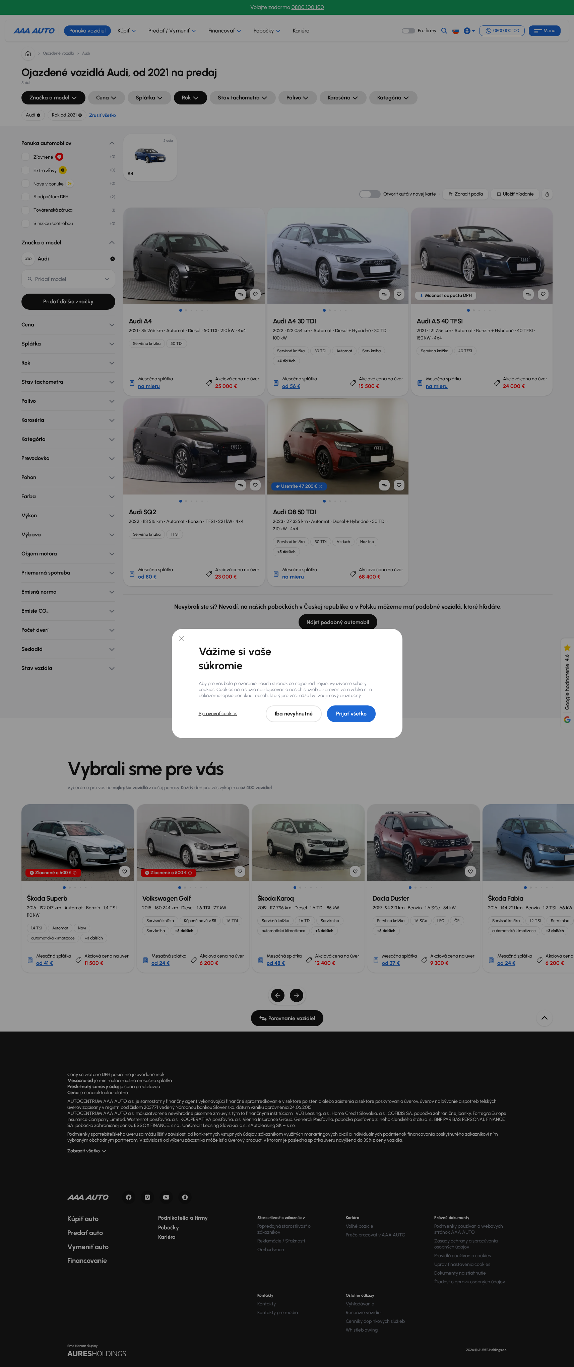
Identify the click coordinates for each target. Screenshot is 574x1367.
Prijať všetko (351, 713)
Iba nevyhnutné (294, 713)
